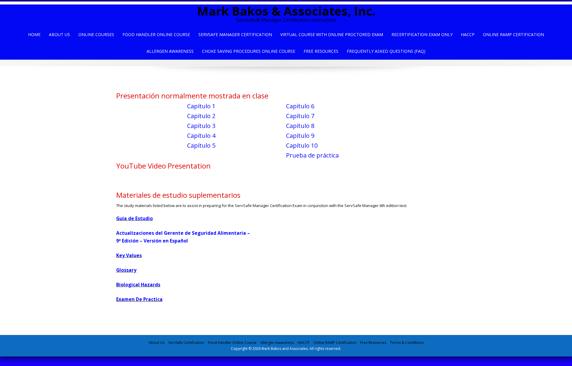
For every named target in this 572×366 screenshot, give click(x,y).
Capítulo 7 (300, 116)
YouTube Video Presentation (163, 166)
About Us (59, 34)
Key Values (129, 255)
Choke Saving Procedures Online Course (248, 51)
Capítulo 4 (201, 136)
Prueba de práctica (312, 155)
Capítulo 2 (201, 116)
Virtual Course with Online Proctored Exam (331, 34)
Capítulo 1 (201, 106)
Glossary (126, 270)
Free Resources (321, 51)
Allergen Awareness (170, 51)
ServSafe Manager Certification (235, 34)
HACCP (468, 34)
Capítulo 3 (201, 126)
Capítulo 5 (201, 145)
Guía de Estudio (134, 218)
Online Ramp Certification (513, 34)
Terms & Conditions (407, 342)
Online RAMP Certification (334, 342)
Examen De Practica (139, 299)
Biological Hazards (138, 284)
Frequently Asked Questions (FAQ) (386, 51)
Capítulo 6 (300, 106)
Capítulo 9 (300, 136)
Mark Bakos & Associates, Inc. (286, 11)
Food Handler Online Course (156, 34)
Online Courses (96, 34)
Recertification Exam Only (422, 34)
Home (34, 34)
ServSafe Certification (186, 342)
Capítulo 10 (302, 145)
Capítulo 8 (300, 126)
